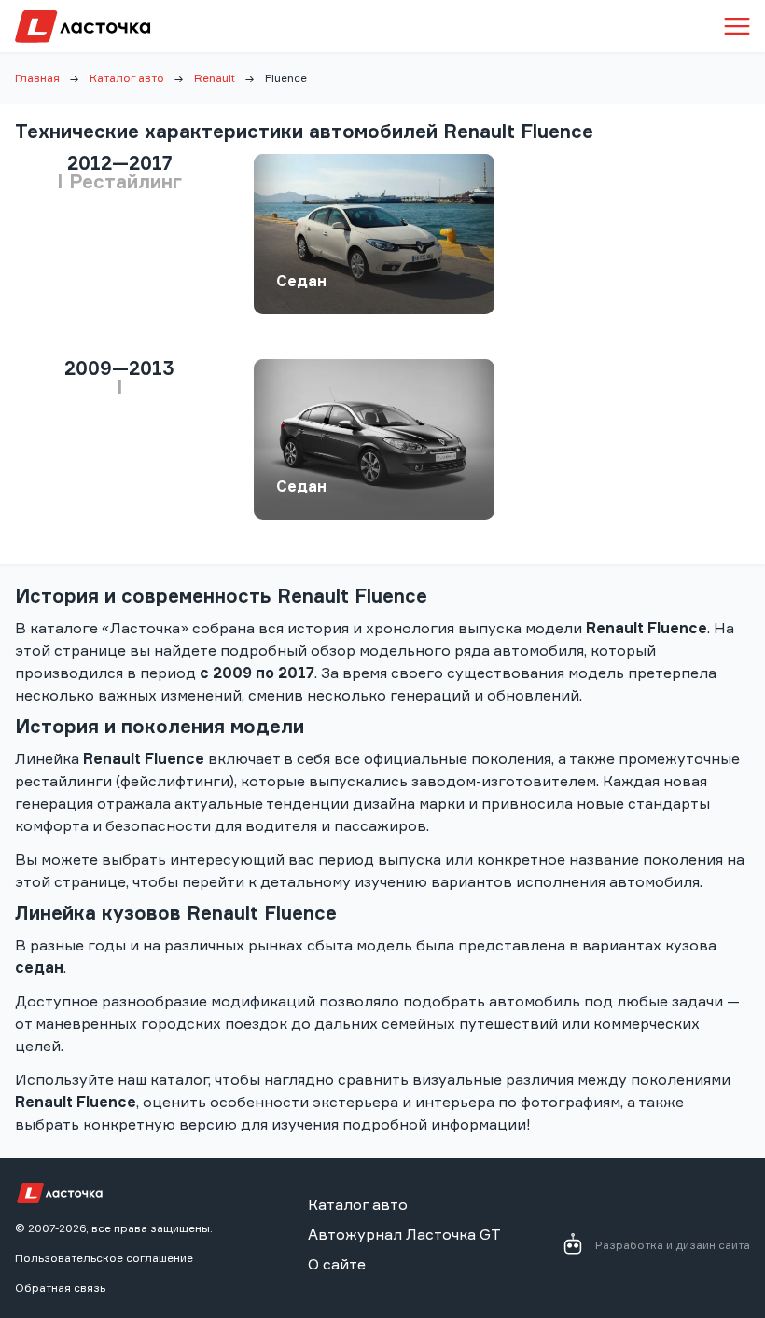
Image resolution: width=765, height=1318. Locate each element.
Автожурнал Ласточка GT (404, 1234)
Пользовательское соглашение (104, 1258)
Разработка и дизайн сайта (672, 1245)
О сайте (337, 1264)
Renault (214, 78)
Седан (301, 280)
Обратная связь (60, 1288)
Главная (37, 78)
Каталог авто (127, 78)
